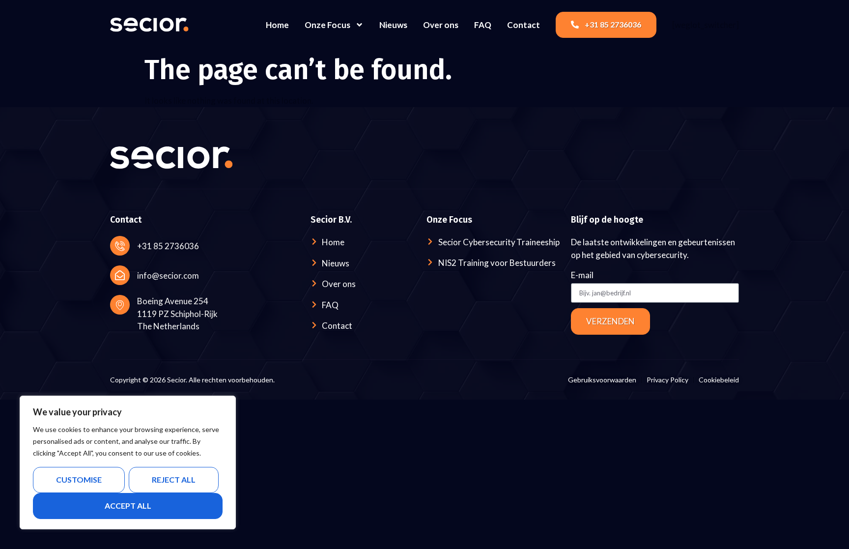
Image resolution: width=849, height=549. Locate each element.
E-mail (582, 275)
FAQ (482, 25)
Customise (79, 479)
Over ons (440, 25)
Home (277, 25)
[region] (128, 462)
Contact (523, 25)
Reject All (174, 479)
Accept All (128, 505)
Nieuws (393, 25)
